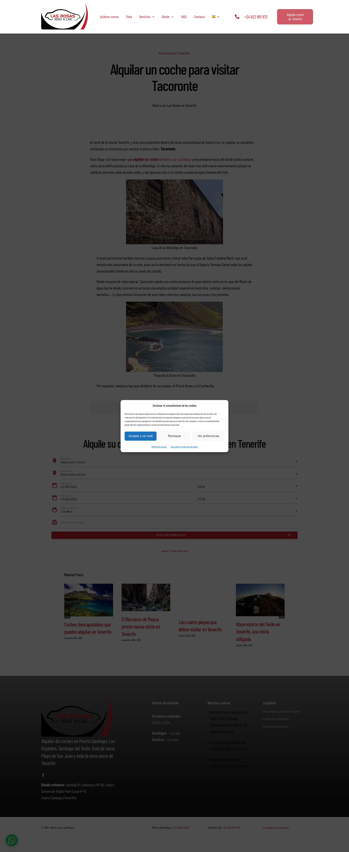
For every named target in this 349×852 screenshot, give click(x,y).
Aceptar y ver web (141, 436)
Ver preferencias (208, 436)
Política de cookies (159, 446)
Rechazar (174, 436)
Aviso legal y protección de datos (184, 446)
